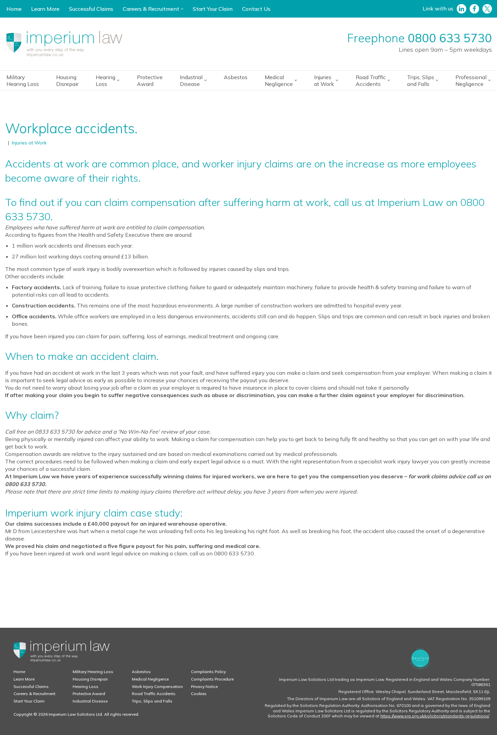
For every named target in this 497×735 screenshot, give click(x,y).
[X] (487, 9)
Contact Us (256, 8)
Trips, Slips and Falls (152, 701)
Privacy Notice (204, 686)
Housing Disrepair (67, 80)
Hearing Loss (85, 686)
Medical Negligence (150, 679)
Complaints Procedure (212, 679)
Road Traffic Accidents (153, 693)
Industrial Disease (90, 701)
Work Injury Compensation (157, 686)
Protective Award (150, 80)
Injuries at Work (29, 143)
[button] (182, 9)
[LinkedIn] (461, 9)
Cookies (199, 693)
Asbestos (235, 77)
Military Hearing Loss (22, 80)
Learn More (45, 8)
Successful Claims (91, 8)
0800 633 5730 (450, 38)
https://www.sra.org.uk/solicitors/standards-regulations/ (434, 715)
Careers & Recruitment (34, 693)
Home (14, 8)
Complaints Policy (208, 671)
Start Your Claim (213, 8)
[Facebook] (474, 9)
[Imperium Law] (64, 44)
